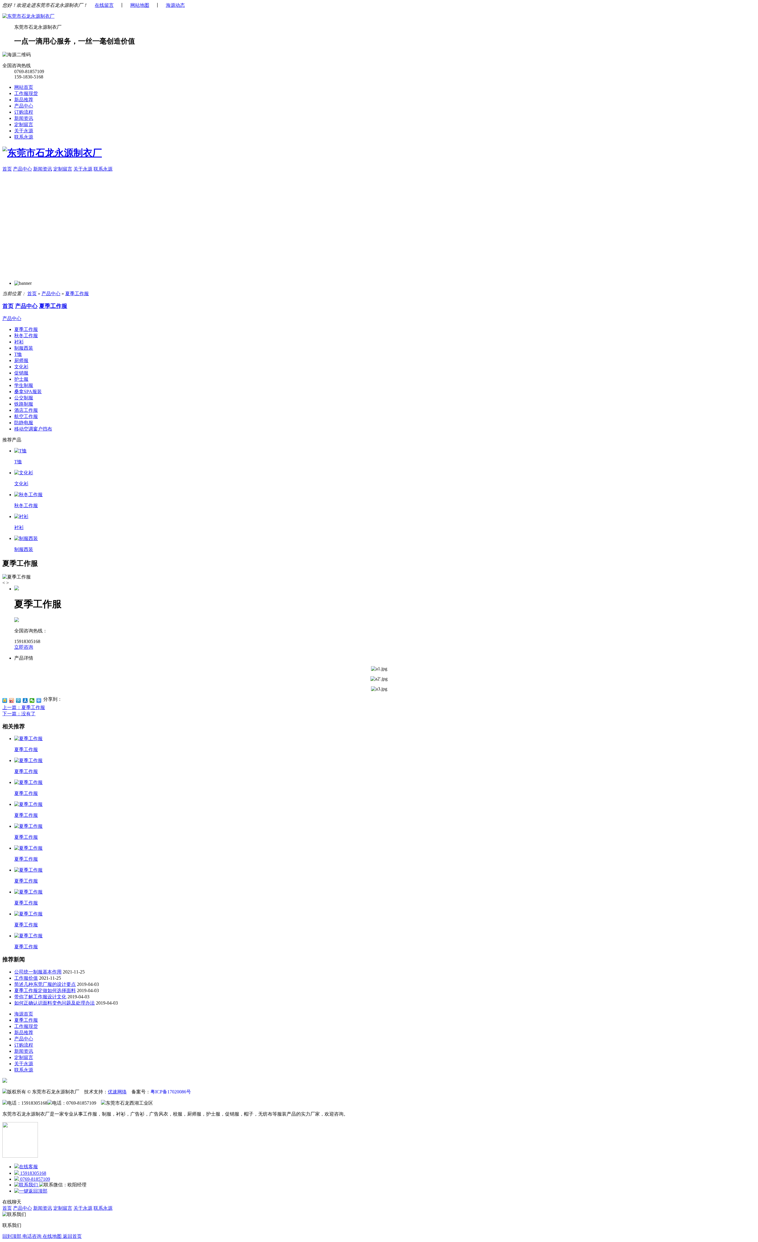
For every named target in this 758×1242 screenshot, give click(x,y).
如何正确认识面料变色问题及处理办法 (54, 1002)
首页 (7, 168)
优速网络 (117, 1091)
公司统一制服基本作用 (38, 971)
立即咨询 (23, 647)
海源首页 (23, 1013)
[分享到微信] (32, 700)
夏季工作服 (77, 293)
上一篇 (23, 707)
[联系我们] (26, 1184)
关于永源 (23, 130)
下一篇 (19, 713)
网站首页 (23, 87)
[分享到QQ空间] (4, 700)
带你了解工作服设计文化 (40, 996)
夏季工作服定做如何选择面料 (45, 990)
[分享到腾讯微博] (18, 700)
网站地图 (139, 5)
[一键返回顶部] (30, 1190)
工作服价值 (26, 978)
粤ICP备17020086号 (170, 1091)
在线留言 (104, 5)
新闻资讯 (23, 118)
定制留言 (23, 124)
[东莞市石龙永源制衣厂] (28, 16)
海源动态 (175, 5)
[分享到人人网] (25, 700)
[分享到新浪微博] (11, 700)
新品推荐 (23, 99)
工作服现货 (26, 93)
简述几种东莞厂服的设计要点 (45, 984)
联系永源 (23, 136)
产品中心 (23, 105)
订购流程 (23, 112)
